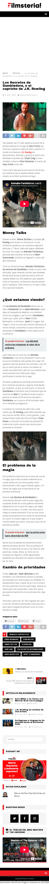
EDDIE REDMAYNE (11, 639)
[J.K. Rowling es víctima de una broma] (8, 711)
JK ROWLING (26, 644)
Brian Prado (33, 703)
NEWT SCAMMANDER (32, 654)
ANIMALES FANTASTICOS (19, 634)
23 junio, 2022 (22, 714)
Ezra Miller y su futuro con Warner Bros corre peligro (29, 700)
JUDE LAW (9, 649)
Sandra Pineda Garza (28, 95)
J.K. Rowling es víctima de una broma (29, 711)
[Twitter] (14, 818)
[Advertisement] (24, 42)
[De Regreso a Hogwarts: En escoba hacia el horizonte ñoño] (8, 723)
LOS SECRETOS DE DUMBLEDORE (30, 649)
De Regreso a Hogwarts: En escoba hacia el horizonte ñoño (30, 722)
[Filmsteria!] (24, 10)
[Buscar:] (24, 739)
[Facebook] (24, 818)
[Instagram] (34, 818)
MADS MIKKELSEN (12, 654)
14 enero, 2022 (22, 727)
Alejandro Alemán (37, 714)
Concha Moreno (36, 727)
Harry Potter (11, 644)
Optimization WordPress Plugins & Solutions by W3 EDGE (24, 882)
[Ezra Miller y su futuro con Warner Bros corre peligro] (8, 701)
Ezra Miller (28, 639)
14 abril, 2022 (10, 95)
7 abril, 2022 (21, 703)
